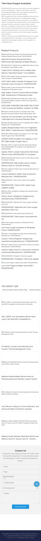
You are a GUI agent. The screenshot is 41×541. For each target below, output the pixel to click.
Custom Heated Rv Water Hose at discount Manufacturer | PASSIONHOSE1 (18, 175)
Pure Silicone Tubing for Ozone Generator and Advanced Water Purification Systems (20, 407)
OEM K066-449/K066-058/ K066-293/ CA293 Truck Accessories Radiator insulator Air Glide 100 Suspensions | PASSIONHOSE (20, 107)
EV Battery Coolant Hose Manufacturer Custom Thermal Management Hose (17, 347)
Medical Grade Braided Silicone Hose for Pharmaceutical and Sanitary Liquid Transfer (19, 377)
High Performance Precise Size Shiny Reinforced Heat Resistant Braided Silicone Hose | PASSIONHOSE (18, 60)
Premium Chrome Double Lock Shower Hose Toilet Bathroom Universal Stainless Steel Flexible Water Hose (19, 118)
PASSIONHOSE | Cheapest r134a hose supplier (20, 259)
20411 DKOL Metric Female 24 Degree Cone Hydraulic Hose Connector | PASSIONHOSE (19, 82)
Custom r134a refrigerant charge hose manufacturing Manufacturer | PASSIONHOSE (19, 240)
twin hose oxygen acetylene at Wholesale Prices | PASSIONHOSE (18, 229)
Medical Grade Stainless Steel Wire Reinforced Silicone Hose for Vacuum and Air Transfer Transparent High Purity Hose (20, 437)
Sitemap (21, 537)
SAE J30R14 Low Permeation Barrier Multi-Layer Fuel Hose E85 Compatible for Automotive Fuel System (19, 318)
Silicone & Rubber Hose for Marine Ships (14, 290)
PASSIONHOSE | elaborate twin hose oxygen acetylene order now (19, 208)
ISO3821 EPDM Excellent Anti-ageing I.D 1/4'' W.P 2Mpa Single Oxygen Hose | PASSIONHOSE (19, 140)
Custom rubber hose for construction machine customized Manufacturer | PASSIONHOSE (20, 251)
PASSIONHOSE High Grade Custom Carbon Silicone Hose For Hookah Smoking (18, 164)
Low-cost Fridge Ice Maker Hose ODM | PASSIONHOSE (17, 267)
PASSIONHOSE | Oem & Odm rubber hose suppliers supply (18, 186)
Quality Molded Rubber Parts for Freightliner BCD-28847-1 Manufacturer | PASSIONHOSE (19, 129)
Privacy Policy (29, 537)
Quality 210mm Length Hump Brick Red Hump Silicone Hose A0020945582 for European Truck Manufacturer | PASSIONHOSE (19, 153)
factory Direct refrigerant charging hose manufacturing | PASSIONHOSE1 (17, 197)
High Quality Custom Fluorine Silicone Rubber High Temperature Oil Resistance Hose (19, 94)
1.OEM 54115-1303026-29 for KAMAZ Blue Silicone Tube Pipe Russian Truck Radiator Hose (18, 71)
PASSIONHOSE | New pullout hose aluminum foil (19, 218)
